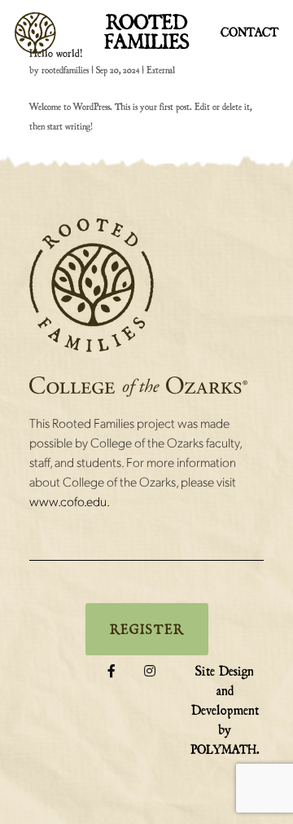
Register (147, 629)
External (160, 70)
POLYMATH (223, 749)
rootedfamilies (65, 70)
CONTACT (249, 32)
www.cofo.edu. (69, 500)
